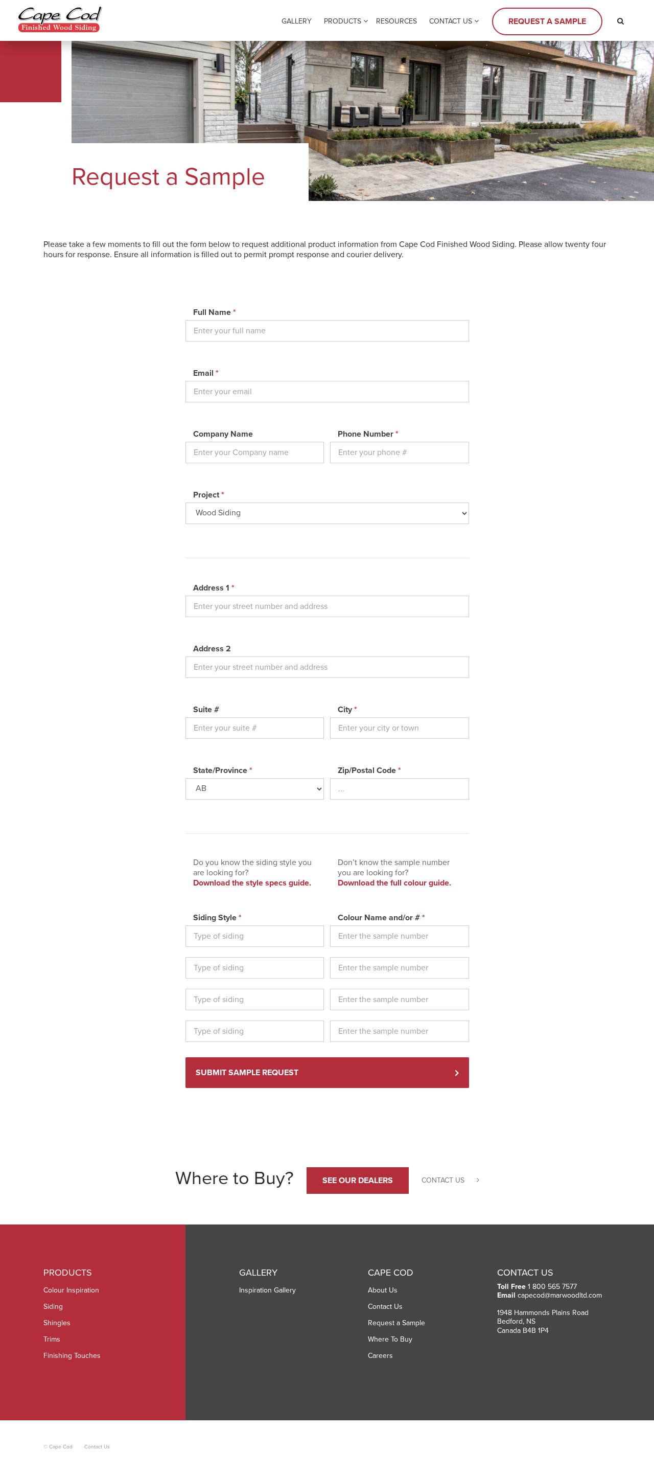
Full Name (214, 312)
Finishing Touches (72, 1355)
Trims (51, 1339)
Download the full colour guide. (394, 883)
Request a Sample (547, 21)
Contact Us (450, 21)
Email (206, 373)
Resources (396, 21)
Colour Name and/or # (381, 918)
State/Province (222, 770)
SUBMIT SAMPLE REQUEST (247, 1073)
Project (208, 495)
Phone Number (368, 434)
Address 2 (212, 649)
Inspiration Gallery (267, 1290)
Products (342, 21)
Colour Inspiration (71, 1290)
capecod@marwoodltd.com (560, 1295)
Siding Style (217, 918)
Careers (380, 1355)
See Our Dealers (357, 1180)
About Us (383, 1290)
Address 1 (214, 588)
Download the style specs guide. (252, 883)
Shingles (57, 1323)
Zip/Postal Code (369, 770)
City (347, 710)
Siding (53, 1306)
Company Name (223, 434)
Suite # (206, 710)
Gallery (297, 21)
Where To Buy (390, 1339)
